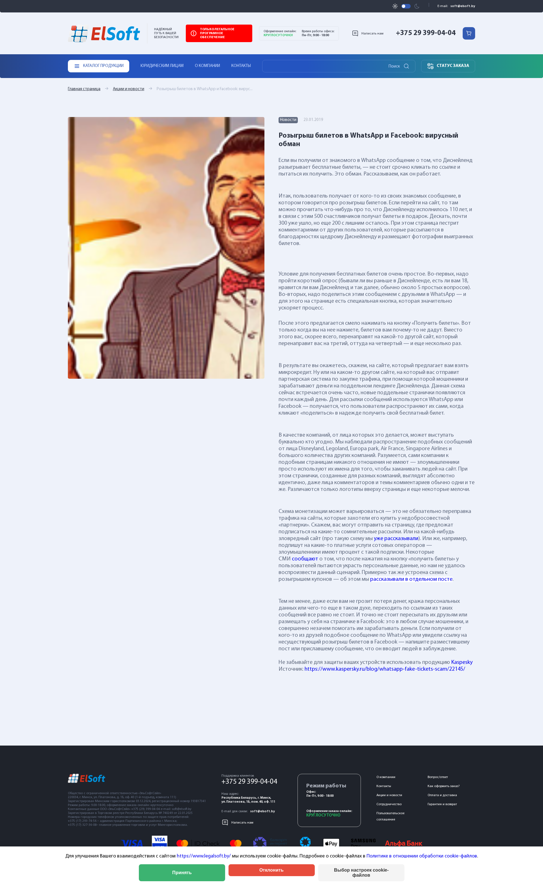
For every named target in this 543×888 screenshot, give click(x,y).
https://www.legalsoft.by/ (204, 856)
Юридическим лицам (162, 66)
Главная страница (84, 89)
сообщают (305, 559)
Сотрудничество (389, 804)
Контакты (241, 66)
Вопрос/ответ (438, 777)
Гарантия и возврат (442, 804)
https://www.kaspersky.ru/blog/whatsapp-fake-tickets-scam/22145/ (385, 669)
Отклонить (271, 870)
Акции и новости (128, 89)
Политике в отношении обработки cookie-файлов (422, 856)
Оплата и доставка (442, 795)
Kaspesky (462, 662)
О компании (207, 66)
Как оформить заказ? (444, 786)
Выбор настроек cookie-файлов (361, 873)
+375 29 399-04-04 (426, 33)
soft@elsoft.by (463, 6)
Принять (182, 872)
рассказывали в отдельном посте (411, 579)
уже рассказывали (396, 539)
